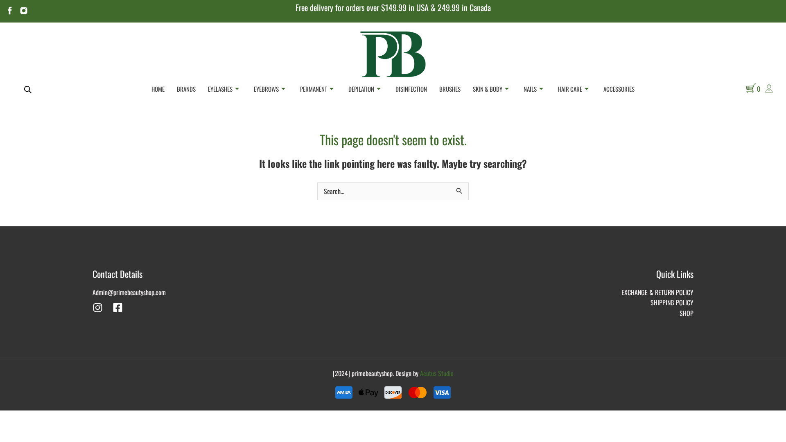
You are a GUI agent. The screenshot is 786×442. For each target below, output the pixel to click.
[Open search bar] (28, 89)
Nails (530, 88)
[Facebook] (118, 307)
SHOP (686, 313)
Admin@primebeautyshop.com (129, 292)
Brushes (450, 88)
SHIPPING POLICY (671, 302)
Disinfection (411, 88)
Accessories (619, 88)
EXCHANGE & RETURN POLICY (657, 292)
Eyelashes (220, 88)
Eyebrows (266, 88)
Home (158, 88)
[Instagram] (98, 307)
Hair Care (570, 88)
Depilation (361, 88)
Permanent (313, 88)
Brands (186, 88)
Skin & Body (487, 88)
